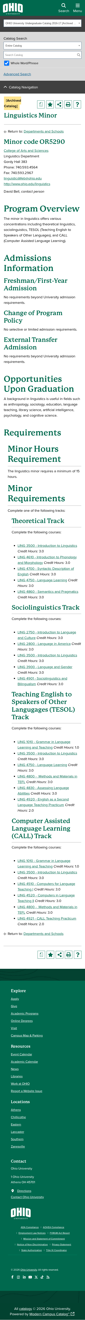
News (15, 1069)
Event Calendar (21, 1054)
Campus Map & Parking (27, 1035)
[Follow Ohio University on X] (36, 1277)
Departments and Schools (44, 131)
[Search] (78, 55)
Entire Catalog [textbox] (14, 45)
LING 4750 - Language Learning (42, 580)
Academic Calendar (24, 1061)
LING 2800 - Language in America (44, 643)
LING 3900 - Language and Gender (45, 666)
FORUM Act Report (60, 1233)
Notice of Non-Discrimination (32, 1244)
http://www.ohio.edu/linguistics (27, 183)
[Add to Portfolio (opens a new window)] (50, 104)
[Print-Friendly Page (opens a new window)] (68, 104)
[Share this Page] (59, 104)
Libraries (17, 1076)
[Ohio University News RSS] (47, 1277)
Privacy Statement (61, 1244)
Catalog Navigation (23, 87)
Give (14, 1006)
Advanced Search (17, 74)
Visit (14, 1028)
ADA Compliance (30, 1227)
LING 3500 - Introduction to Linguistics (47, 545)
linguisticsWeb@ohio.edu (23, 178)
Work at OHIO (20, 1083)
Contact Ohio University (27, 1197)
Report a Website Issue (26, 1091)
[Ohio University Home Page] (21, 1213)
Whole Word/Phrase (24, 63)
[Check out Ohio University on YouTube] (30, 1277)
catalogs (25, 1308)
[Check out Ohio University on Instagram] (18, 1277)
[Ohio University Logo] (13, 13)
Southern (17, 1139)
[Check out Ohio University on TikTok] (42, 1277)
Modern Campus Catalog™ (49, 1313)
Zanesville (18, 1146)
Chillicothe (18, 1117)
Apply (15, 999)
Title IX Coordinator (56, 1250)
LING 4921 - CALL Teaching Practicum (47, 918)
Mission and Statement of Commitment (44, 1238)
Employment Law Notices (32, 1233)
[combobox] (42, 23)
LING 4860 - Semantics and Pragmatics (48, 591)
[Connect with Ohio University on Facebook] (12, 1277)
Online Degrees (22, 1021)
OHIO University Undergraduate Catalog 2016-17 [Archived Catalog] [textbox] (41, 23)
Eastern (16, 1124)
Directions (24, 1191)
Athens (16, 1110)
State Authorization (31, 1250)
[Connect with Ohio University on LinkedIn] (24, 1277)
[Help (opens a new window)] (77, 104)
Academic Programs (24, 1013)
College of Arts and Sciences (26, 150)
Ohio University (28, 1269)
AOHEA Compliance (53, 1227)
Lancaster (17, 1132)
